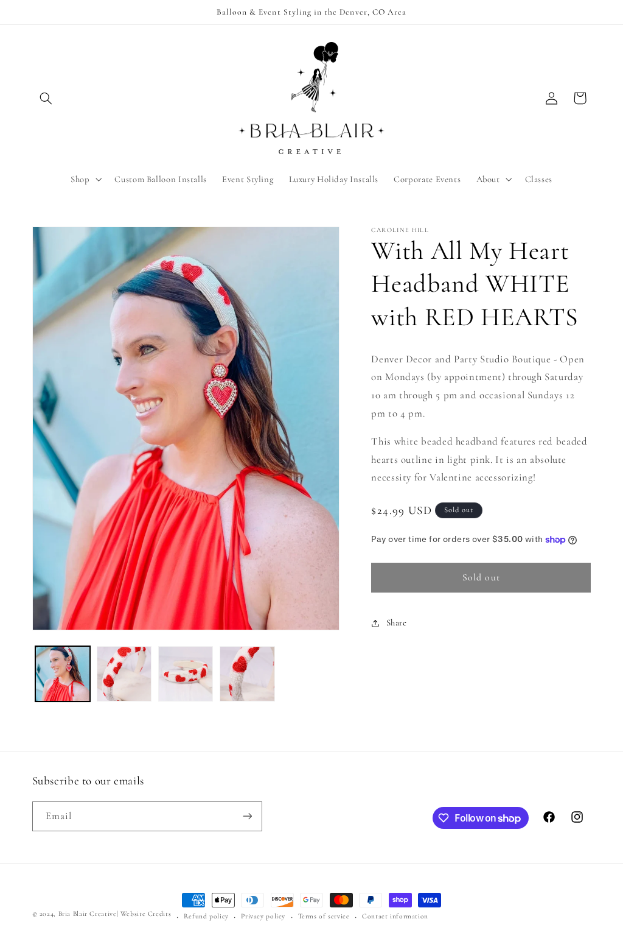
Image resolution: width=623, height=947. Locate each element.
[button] (46, 98)
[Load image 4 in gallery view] (247, 674)
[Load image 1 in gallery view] (63, 674)
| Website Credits (144, 913)
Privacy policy (263, 916)
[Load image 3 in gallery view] (186, 674)
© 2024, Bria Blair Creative (74, 913)
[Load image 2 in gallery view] (124, 674)
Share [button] (396, 622)
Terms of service (324, 916)
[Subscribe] (247, 816)
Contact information (395, 916)
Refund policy (206, 916)
